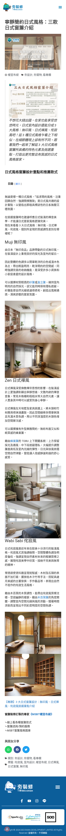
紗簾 (32, 282)
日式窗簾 (13, 766)
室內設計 (29, 762)
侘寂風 (19, 762)
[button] (60, 7)
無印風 (24, 766)
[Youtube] (29, 801)
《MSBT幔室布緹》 (41, 714)
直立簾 (41, 282)
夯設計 (28, 74)
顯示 (18, 184)
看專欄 (47, 74)
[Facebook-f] (22, 801)
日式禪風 (53, 762)
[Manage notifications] (7, 829)
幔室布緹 (41, 762)
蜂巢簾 (14, 441)
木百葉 (41, 597)
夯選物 (38, 74)
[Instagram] (37, 801)
